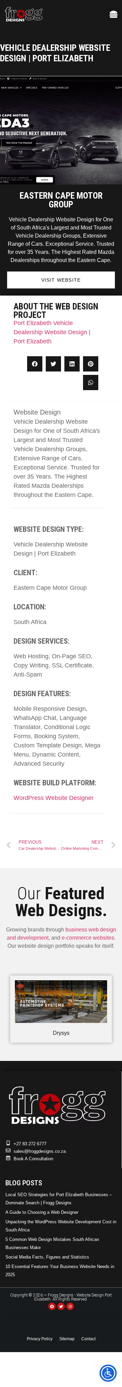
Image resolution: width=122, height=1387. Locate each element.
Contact (88, 1338)
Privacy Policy (40, 1338)
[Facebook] (52, 1306)
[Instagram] (70, 1306)
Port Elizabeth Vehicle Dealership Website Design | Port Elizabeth (52, 332)
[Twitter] (61, 1306)
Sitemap (67, 1338)
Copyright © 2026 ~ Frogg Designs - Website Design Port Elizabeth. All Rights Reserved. (61, 1297)
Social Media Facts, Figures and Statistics (47, 1257)
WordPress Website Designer (54, 798)
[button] (113, 14)
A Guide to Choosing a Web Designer (41, 1212)
